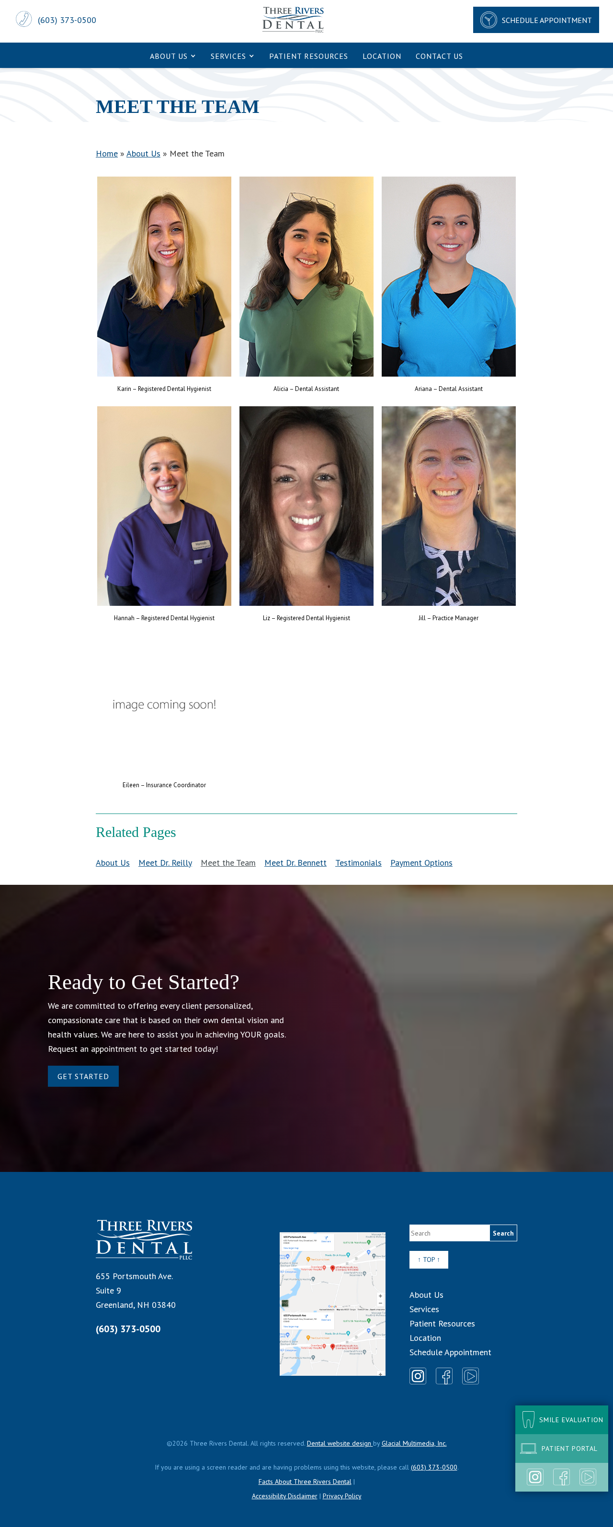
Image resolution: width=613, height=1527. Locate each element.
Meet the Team (228, 862)
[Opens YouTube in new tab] (470, 1376)
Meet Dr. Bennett (295, 862)
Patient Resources (308, 56)
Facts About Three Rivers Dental (305, 1481)
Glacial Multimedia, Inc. (414, 1443)
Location (382, 56)
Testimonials (358, 862)
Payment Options (421, 862)
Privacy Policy (342, 1496)
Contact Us (439, 56)
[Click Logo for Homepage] (144, 1239)
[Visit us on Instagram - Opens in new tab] (535, 1477)
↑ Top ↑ (429, 1259)
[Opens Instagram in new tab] (417, 1376)
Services (228, 56)
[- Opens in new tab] (333, 1304)
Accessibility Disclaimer (285, 1496)
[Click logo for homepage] (293, 20)
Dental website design (340, 1443)
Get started (83, 1076)
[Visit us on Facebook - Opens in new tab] (561, 1477)
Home (107, 153)
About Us (169, 56)
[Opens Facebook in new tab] (444, 1376)
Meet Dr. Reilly (165, 862)
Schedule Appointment (450, 1352)
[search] (503, 1233)
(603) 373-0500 (128, 1329)
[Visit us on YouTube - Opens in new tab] (587, 1477)
